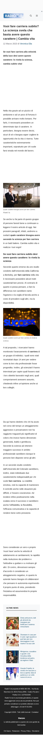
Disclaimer (35, 731)
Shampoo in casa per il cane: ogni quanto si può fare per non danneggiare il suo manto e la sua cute (28, 639)
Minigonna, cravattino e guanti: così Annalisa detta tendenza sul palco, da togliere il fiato (28, 656)
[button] (31, 16)
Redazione (16, 731)
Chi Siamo (7, 731)
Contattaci (35, 712)
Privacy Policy (26, 731)
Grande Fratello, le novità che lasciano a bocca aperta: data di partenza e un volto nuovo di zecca (28, 672)
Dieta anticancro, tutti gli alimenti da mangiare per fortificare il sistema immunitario (28, 622)
